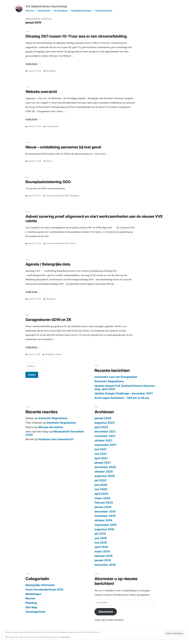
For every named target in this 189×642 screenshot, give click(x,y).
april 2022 (101, 427)
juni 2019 (100, 538)
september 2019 (105, 524)
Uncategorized (52, 126)
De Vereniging (60, 10)
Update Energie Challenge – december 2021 (123, 393)
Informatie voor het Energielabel (115, 377)
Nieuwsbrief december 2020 (54, 433)
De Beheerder (44, 10)
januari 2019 (102, 560)
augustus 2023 (104, 422)
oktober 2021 (103, 440)
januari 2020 (102, 507)
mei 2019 (100, 542)
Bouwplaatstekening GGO (48, 182)
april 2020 (101, 493)
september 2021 (105, 444)
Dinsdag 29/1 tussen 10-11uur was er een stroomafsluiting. (76, 36)
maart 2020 (102, 498)
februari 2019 (103, 556)
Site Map (31, 607)
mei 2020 (100, 489)
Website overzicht (41, 91)
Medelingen (51, 71)
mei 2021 (100, 453)
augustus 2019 (104, 529)
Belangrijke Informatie (40, 585)
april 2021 (101, 458)
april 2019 (101, 547)
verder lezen (33, 63)
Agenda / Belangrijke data (47, 264)
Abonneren (105, 611)
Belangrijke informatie (81, 10)
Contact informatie (103, 10)
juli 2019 (100, 533)
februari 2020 (103, 502)
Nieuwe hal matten (50, 427)
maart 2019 (102, 551)
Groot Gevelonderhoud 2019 (57, 196)
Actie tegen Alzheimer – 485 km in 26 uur (121, 398)
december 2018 (105, 564)
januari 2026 (102, 418)
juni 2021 (100, 449)
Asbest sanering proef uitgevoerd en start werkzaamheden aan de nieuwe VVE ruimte (94, 218)
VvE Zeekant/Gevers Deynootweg (46, 6)
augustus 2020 (104, 476)
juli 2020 (100, 480)
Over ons (29, 10)
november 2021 (104, 436)
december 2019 (105, 511)
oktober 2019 (103, 520)
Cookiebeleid (65, 637)
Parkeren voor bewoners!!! (56, 439)
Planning (31, 602)
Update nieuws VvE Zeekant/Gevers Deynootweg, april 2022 (125, 387)
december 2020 (105, 467)
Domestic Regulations (109, 381)
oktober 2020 (103, 471)
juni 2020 (100, 484)
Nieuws (49, 161)
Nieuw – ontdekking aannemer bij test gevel (63, 147)
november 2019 (104, 515)
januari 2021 (102, 462)
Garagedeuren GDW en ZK (48, 319)
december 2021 (105, 431)
